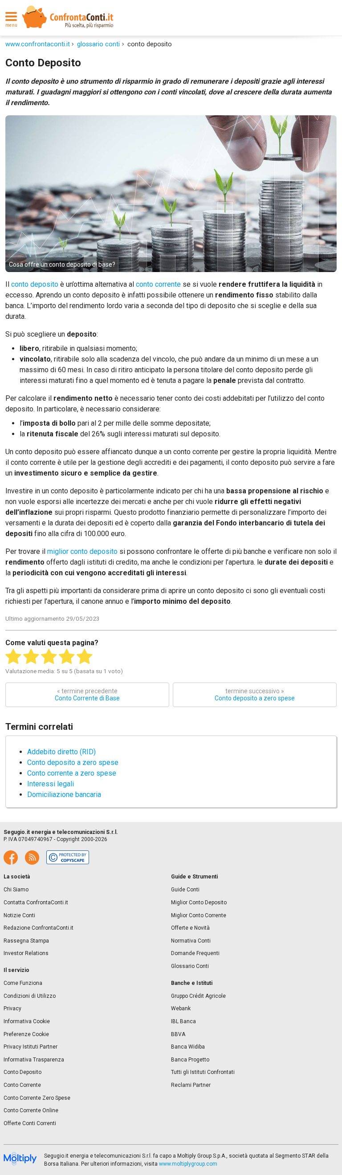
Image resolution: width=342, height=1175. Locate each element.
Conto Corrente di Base (87, 694)
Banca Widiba (188, 1047)
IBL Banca (183, 1021)
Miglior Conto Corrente (198, 915)
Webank (181, 1008)
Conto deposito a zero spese (255, 694)
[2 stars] (31, 656)
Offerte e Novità (190, 928)
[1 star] (13, 656)
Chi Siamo (16, 889)
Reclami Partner (191, 1085)
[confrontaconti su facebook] (11, 857)
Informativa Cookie (27, 1021)
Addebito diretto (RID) (61, 752)
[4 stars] (67, 656)
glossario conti (98, 44)
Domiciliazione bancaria (64, 794)
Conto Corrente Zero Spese (37, 1098)
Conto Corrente (22, 1085)
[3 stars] (49, 656)
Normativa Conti (191, 941)
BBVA (178, 1034)
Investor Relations (26, 953)
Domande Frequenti (195, 953)
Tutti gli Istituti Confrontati (203, 1072)
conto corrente (158, 284)
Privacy (12, 1008)
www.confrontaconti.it (37, 44)
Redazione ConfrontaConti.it (38, 928)
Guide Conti (185, 889)
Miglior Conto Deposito (199, 902)
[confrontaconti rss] (32, 857)
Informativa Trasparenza (34, 1060)
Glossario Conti (190, 966)
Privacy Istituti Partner (30, 1047)
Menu (11, 25)
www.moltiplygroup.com (188, 1164)
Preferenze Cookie (26, 1034)
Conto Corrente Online (31, 1110)
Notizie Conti (19, 915)
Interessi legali (50, 784)
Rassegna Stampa (26, 941)
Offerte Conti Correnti (30, 1123)
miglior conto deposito (83, 551)
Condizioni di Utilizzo (30, 996)
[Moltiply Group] (20, 1159)
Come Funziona (23, 983)
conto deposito (34, 284)
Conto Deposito (22, 1072)
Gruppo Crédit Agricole (198, 996)
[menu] (11, 17)
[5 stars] (85, 656)
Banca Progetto (190, 1060)
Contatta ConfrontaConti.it (36, 902)
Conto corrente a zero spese (71, 773)
